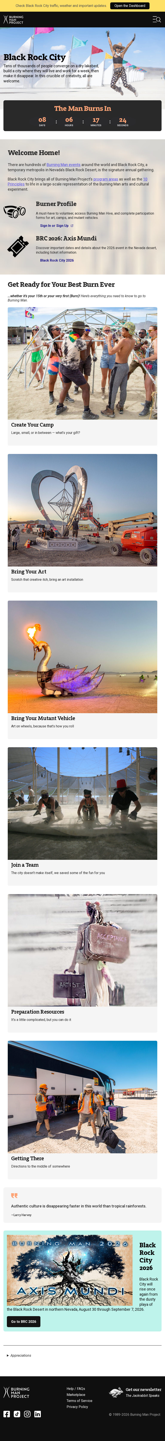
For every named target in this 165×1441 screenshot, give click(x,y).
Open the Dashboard (130, 6)
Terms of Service (79, 1401)
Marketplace (76, 1395)
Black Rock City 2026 (57, 260)
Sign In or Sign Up (54, 226)
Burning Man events (64, 164)
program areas (105, 179)
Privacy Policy (77, 1407)
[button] (157, 19)
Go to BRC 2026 (23, 1322)
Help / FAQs (76, 1389)
